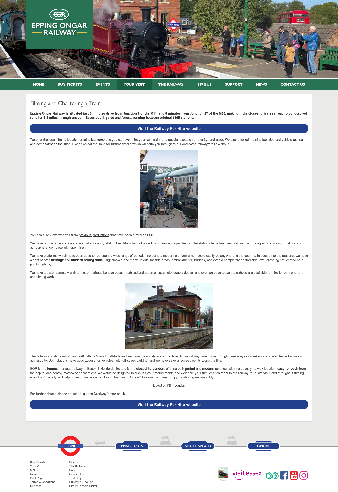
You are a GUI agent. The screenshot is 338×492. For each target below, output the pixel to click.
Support (234, 84)
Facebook (284, 475)
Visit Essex (248, 475)
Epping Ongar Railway (59, 22)
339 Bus (204, 84)
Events (103, 84)
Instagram (303, 475)
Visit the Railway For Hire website (169, 128)
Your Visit (134, 84)
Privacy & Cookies (81, 482)
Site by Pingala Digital (83, 486)
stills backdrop (94, 139)
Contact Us (293, 84)
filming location (67, 139)
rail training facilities (259, 139)
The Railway (171, 84)
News (261, 84)
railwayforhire (207, 143)
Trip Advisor (272, 475)
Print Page (36, 478)
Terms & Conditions (42, 482)
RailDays (224, 475)
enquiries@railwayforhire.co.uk (102, 393)
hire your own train (146, 139)
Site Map (35, 486)
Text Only (75, 478)
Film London (176, 385)
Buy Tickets (70, 84)
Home (38, 84)
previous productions (94, 234)
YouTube (294, 475)
